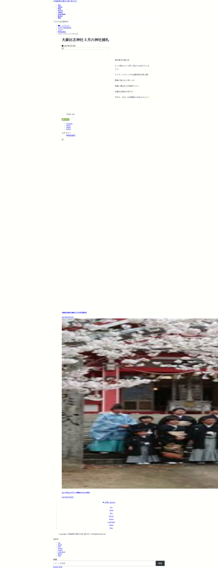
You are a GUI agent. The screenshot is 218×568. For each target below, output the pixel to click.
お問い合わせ (109, 502)
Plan (111, 513)
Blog (111, 528)
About (111, 510)
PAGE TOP (57, 567)
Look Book (111, 522)
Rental (111, 525)
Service (111, 516)
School (111, 519)
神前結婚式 (70, 135)
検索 (55, 559)
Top (111, 507)
